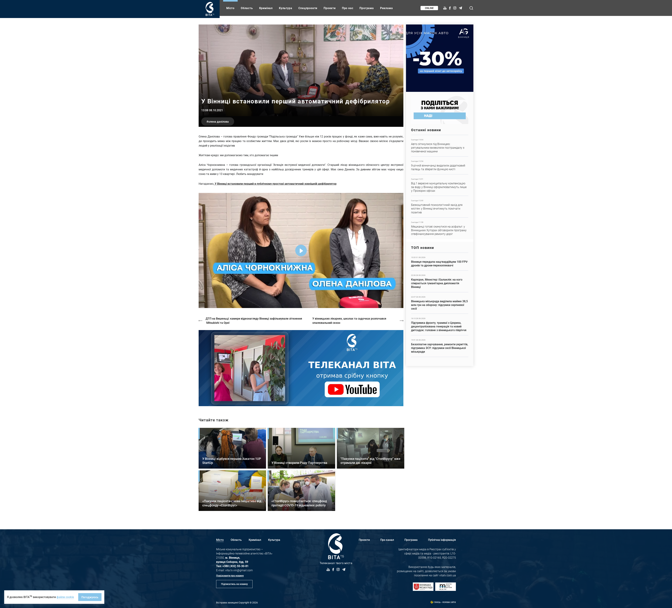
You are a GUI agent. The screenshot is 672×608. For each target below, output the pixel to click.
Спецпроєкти (307, 8)
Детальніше (439, 145)
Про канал (387, 540)
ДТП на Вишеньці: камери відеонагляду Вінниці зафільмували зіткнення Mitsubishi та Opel (254, 320)
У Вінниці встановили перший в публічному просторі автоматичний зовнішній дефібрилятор (275, 183)
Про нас (347, 8)
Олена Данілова (218, 121)
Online (429, 8)
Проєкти (330, 8)
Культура (285, 8)
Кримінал (266, 8)
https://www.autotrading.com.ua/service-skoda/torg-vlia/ (439, 58)
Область (247, 8)
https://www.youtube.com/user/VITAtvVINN (301, 368)
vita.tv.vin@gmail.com (239, 570)
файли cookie (65, 597)
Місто (230, 8)
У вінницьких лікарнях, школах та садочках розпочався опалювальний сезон (349, 320)
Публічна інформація (442, 540)
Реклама (386, 8)
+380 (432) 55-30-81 (235, 566)
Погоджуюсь (89, 597)
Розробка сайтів (449, 602)
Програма (366, 8)
